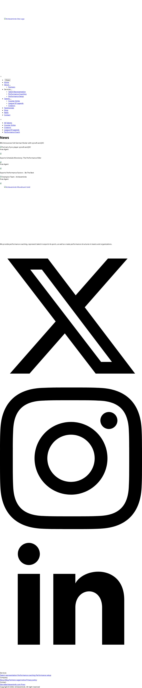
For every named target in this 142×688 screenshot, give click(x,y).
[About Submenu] (10, 85)
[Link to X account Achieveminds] (71, 386)
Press (22, 684)
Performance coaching (26, 675)
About (6, 85)
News (6, 112)
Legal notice (21, 680)
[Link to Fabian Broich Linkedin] (71, 670)
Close (7, 80)
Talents (7, 99)
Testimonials (9, 108)
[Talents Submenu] (10, 99)
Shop (6, 110)
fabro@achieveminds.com (10, 684)
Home (6, 82)
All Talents (8, 123)
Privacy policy (31, 680)
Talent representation (8, 675)
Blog (7, 680)
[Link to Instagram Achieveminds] (71, 528)
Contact (7, 115)
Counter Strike (10, 125)
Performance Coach (12, 132)
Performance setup (43, 675)
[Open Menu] (1, 76)
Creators (7, 127)
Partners (12, 680)
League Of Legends (11, 130)
